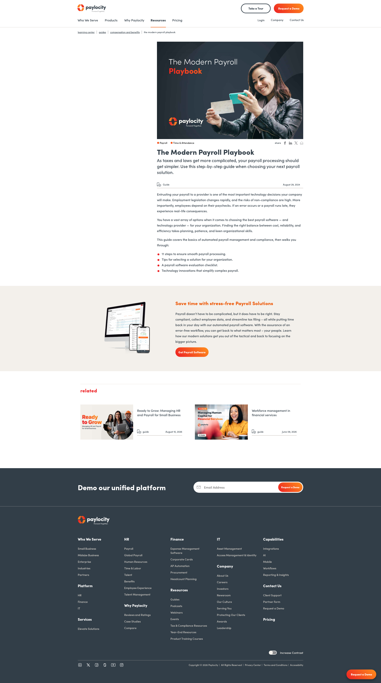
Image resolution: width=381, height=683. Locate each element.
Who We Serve (89, 539)
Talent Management (137, 594)
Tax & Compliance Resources (188, 625)
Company (277, 20)
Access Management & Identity (236, 555)
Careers (222, 582)
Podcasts (176, 606)
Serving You (224, 608)
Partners (83, 575)
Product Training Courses (186, 639)
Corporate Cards (181, 559)
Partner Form (271, 602)
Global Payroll (133, 555)
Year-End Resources (183, 632)
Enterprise (84, 562)
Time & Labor (132, 568)
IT (79, 608)
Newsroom (224, 595)
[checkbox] (273, 653)
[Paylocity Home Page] (91, 8)
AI (264, 555)
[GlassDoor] (105, 665)
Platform (85, 585)
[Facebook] (96, 665)
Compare (130, 628)
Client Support (272, 595)
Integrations (271, 548)
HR (80, 595)
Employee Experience (138, 588)
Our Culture (224, 602)
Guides (174, 599)
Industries (84, 568)
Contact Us (297, 20)
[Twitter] (88, 665)
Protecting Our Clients (231, 615)
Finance (83, 602)
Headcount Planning (183, 579)
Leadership (224, 628)
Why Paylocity (135, 605)
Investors (222, 589)
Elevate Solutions (88, 629)
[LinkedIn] (80, 665)
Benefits (129, 581)
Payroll (128, 548)
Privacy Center (253, 665)
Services (85, 619)
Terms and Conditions (275, 665)
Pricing (269, 619)
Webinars (176, 612)
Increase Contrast (291, 653)
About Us (222, 575)
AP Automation (180, 566)
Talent (128, 575)
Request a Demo (273, 608)
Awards (222, 621)
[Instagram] (121, 665)
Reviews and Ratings (137, 615)
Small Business (87, 548)
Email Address (214, 487)
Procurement (178, 572)
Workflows (269, 568)
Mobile (267, 562)
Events (174, 619)
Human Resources (135, 562)
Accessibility (296, 665)
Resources (179, 589)
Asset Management (229, 548)
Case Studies (132, 621)
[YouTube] (113, 665)
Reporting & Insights (276, 575)
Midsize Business (88, 555)
